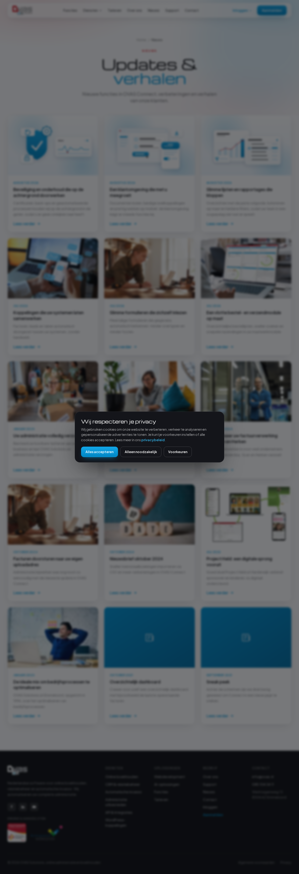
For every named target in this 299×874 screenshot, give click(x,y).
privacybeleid (153, 440)
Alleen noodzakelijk (141, 452)
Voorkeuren (177, 452)
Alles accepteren (99, 452)
